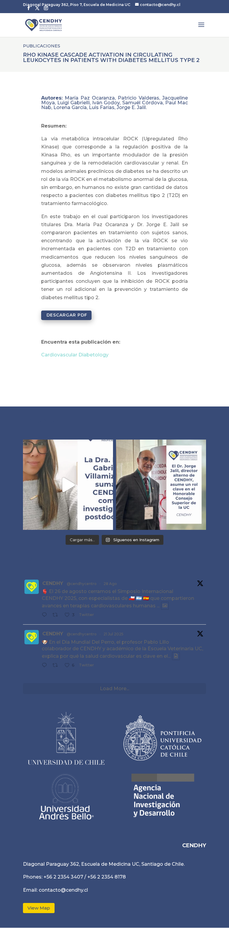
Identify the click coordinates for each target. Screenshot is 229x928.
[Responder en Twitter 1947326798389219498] (45, 665)
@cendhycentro (82, 583)
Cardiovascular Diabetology (75, 355)
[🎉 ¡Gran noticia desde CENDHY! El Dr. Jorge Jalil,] (161, 485)
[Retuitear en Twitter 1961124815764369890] (57, 615)
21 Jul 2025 (113, 634)
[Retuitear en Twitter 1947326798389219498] (57, 665)
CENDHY (52, 583)
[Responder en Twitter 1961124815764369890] (45, 615)
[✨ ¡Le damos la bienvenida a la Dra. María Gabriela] (68, 485)
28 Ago (110, 583)
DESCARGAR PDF (67, 315)
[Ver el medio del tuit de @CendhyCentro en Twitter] (165, 606)
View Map (38, 908)
